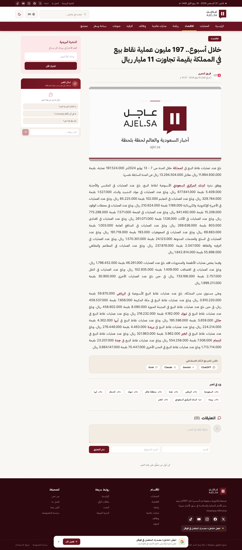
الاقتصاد (189, 26)
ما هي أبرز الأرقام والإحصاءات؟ (65, 113)
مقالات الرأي (103, 501)
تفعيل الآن (72, 541)
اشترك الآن (51, 65)
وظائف (142, 26)
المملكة (178, 168)
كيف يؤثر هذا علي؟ (69, 121)
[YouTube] (23, 3)
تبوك (184, 313)
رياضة (176, 26)
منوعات (116, 26)
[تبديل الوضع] (19, 14)
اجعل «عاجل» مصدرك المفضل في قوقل (204, 528)
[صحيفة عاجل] (216, 14)
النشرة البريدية (68, 3)
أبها (116, 320)
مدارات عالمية (159, 26)
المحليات (204, 26)
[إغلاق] (59, 542)
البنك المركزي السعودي (189, 185)
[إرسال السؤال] (25, 132)
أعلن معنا (54, 507)
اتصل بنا (55, 3)
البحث (106, 507)
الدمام (217, 340)
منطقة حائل (153, 391)
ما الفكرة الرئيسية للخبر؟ (67, 106)
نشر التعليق (99, 449)
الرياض (121, 293)
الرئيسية (219, 26)
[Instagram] (29, 3)
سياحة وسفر (100, 26)
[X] (40, 3)
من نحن (55, 496)
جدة (118, 340)
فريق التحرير (204, 73)
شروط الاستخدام (22, 544)
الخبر (184, 333)
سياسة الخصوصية (50, 512)
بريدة (151, 327)
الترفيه (129, 26)
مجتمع (84, 26)
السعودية (211, 391)
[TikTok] (17, 3)
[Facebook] (34, 3)
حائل (218, 320)
